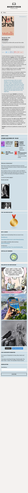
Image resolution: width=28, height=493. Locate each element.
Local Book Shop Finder (6, 247)
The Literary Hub (5, 359)
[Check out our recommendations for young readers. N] (14, 280)
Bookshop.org (4, 237)
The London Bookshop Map (17, 247)
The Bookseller (19, 359)
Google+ (21, 52)
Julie (9, 37)
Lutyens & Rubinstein (6, 49)
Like (12, 52)
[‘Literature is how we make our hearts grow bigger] (14, 307)
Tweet (8, 52)
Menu (4, 12)
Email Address (4, 367)
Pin (16, 52)
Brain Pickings (12, 359)
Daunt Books (4, 239)
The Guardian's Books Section (17, 360)
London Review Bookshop (18, 239)
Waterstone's (10, 239)
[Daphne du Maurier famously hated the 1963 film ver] (14, 333)
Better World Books (5, 243)
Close (25, 127)
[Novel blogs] (14, 222)
